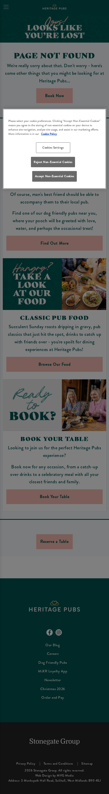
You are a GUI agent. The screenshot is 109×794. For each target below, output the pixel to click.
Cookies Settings (53, 147)
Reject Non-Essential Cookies (53, 162)
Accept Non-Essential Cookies (54, 176)
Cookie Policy (49, 134)
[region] (54, 149)
